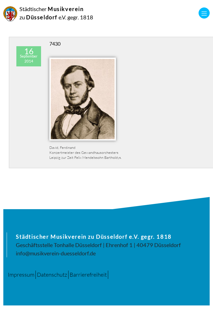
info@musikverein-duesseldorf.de (56, 253)
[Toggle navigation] (204, 13)
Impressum (21, 274)
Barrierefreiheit (88, 274)
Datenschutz (52, 274)
